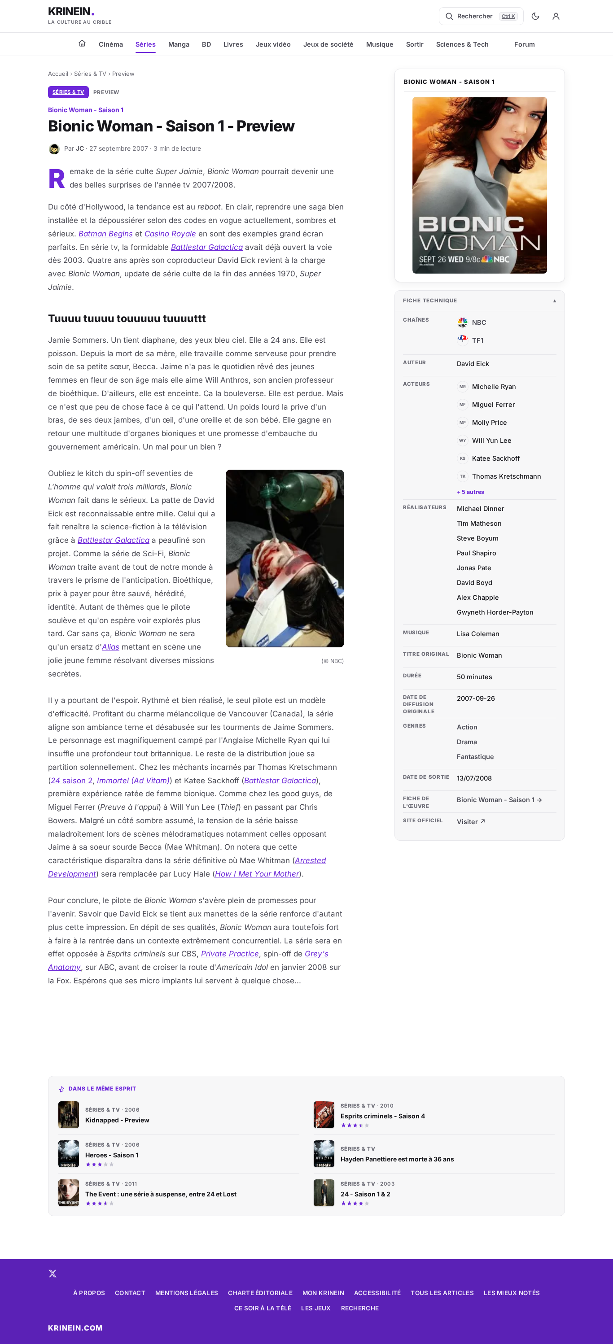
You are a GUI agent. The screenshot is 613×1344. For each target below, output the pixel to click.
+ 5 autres (470, 492)
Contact (130, 1292)
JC (80, 148)
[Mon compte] (556, 16)
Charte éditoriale (260, 1292)
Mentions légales (186, 1292)
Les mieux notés (512, 1292)
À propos (89, 1292)
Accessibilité (377, 1292)
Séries (146, 44)
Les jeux (316, 1308)
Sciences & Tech (462, 44)
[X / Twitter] (52, 1273)
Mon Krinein (323, 1292)
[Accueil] (82, 43)
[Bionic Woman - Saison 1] (480, 185)
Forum (524, 44)
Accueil (58, 73)
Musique (380, 44)
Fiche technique (430, 300)
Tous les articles (442, 1292)
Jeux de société (328, 44)
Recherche (360, 1308)
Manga (178, 44)
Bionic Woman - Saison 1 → (500, 799)
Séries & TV (90, 73)
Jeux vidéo (273, 44)
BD (206, 44)
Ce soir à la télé (263, 1308)
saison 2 (71, 780)
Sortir (415, 44)
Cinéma (111, 44)
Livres (233, 44)
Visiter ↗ (471, 821)
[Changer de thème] (535, 16)
